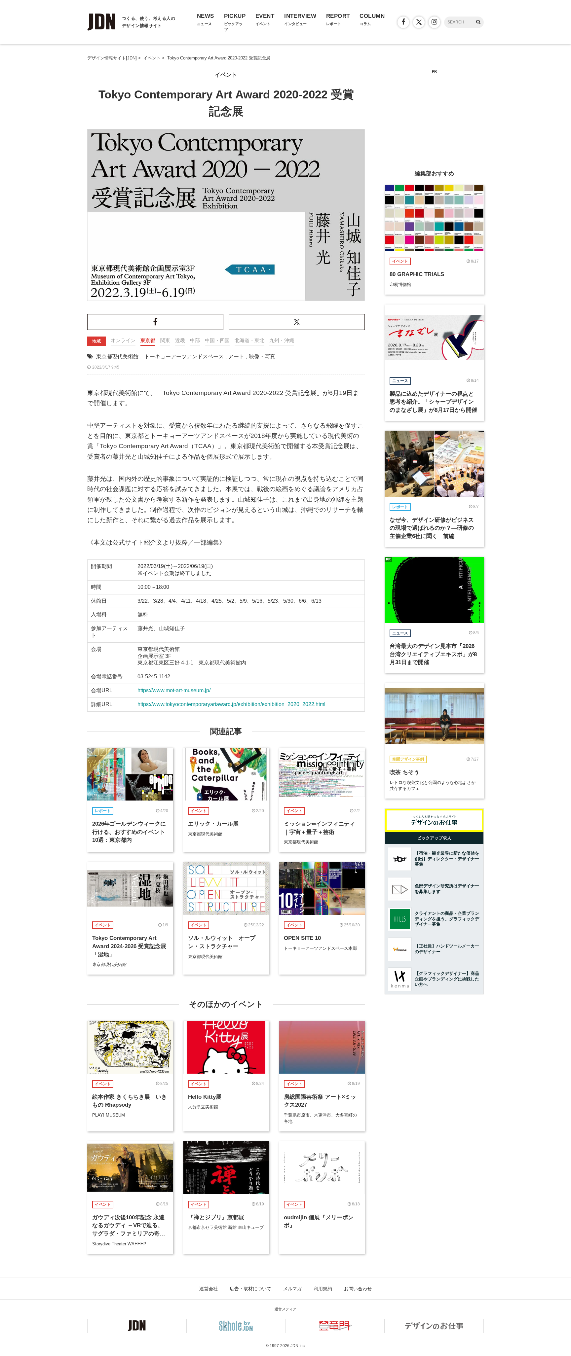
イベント (226, 75)
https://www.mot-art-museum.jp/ (173, 690)
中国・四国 (217, 340)
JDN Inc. (298, 1345)
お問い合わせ (358, 1288)
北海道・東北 (249, 340)
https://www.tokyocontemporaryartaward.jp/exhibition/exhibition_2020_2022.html (231, 704)
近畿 (180, 340)
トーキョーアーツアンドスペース (184, 356)
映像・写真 (262, 356)
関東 (165, 340)
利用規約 (323, 1288)
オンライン (123, 340)
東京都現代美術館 (117, 356)
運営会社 (208, 1288)
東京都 (147, 340)
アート (236, 356)
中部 (195, 340)
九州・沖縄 (281, 340)
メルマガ (292, 1288)
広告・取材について (250, 1288)
